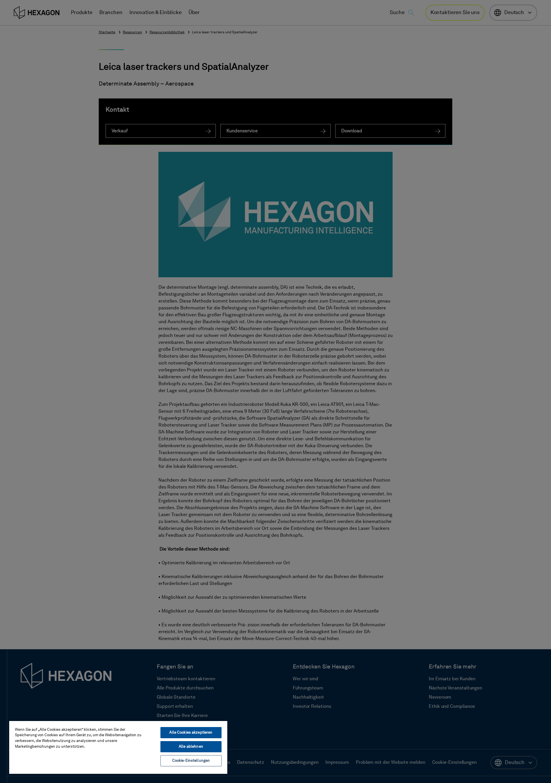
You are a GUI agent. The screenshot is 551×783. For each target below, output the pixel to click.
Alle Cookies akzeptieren (190, 732)
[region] (118, 747)
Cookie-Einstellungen (191, 761)
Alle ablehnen (191, 747)
